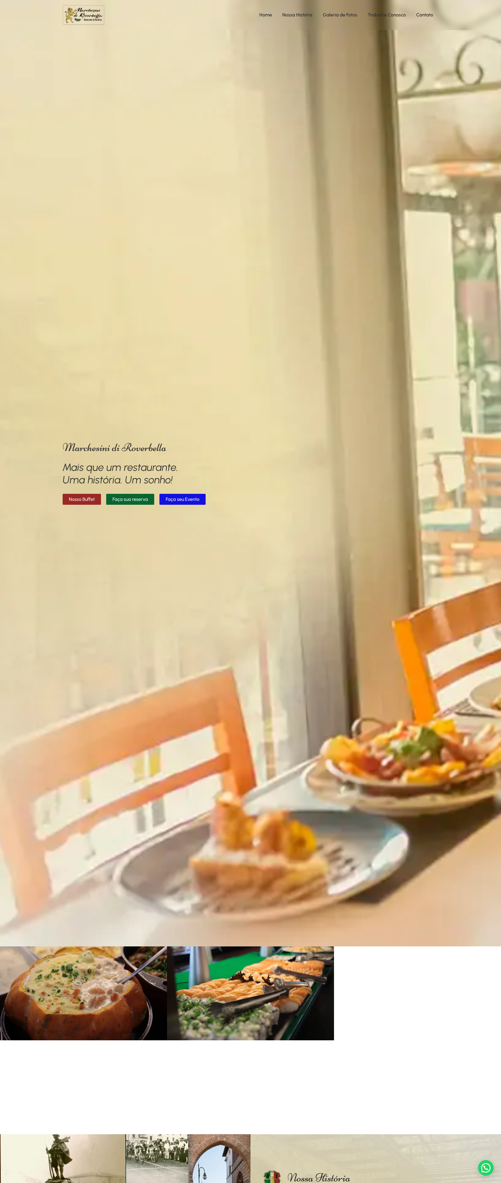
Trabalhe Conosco (387, 15)
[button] (486, 1168)
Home (265, 15)
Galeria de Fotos (340, 15)
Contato (424, 15)
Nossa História (297, 15)
